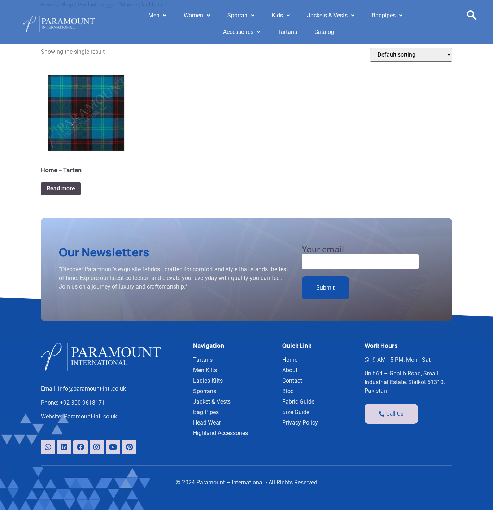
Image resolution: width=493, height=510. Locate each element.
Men (154, 15)
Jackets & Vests (327, 15)
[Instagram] (97, 447)
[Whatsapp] (48, 447)
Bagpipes (384, 15)
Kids (277, 15)
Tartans (287, 31)
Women (193, 15)
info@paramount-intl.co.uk (92, 388)
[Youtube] (113, 447)
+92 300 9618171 (82, 402)
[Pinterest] (129, 447)
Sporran (237, 15)
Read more (61, 188)
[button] (157, 15)
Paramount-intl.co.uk (90, 416)
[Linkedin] (64, 447)
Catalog (324, 31)
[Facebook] (80, 447)
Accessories (238, 31)
